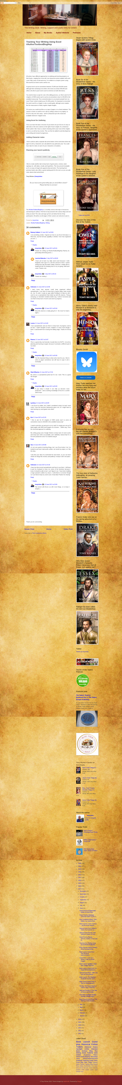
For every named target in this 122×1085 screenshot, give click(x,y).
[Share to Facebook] (51, 220)
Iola (32, 445)
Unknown (34, 287)
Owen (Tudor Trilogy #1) (89, 767)
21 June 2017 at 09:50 (47, 232)
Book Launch (83, 1042)
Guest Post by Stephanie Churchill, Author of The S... (88, 915)
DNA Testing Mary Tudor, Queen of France (90, 849)
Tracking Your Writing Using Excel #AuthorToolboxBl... (87, 943)
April (81, 1007)
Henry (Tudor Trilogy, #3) (89, 800)
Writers (95, 1055)
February (82, 1013)
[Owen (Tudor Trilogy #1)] (79, 770)
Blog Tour (93, 1051)
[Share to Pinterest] (53, 220)
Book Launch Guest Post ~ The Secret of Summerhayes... (87, 953)
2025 (79, 866)
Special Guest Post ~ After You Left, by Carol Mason (88, 973)
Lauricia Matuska (40, 258)
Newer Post (29, 529)
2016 (79, 1019)
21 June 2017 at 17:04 (46, 372)
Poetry (96, 1060)
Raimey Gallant (35, 232)
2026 (79, 863)
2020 (79, 880)
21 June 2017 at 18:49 (42, 403)
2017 (79, 889)
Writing (48, 223)
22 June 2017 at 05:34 (50, 308)
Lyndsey (33, 403)
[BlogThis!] (48, 220)
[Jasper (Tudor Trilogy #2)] (79, 780)
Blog (91, 1064)
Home (29, 33)
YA (81, 1071)
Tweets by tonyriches (82, 651)
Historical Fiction (89, 1044)
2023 (79, 872)
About (37, 33)
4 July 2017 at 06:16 (50, 274)
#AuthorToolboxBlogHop (36, 209)
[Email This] (46, 220)
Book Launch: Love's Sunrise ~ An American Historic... (88, 924)
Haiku (83, 1069)
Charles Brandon (93, 1067)
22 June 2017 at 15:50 (50, 484)
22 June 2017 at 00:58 (39, 445)
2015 (79, 1022)
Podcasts (77, 33)
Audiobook (79, 1060)
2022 (79, 874)
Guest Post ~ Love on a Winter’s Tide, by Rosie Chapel (86, 959)
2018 (79, 886)
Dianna (33, 339)
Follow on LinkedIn (86, 377)
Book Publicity (87, 1053)
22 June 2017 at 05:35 (50, 355)
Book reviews (81, 1051)
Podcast (95, 1064)
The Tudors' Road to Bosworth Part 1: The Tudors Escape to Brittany (86, 697)
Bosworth (86, 1067)
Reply (32, 241)
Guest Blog (79, 1062)
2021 (79, 877)
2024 (79, 869)
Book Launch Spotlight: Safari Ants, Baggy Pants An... (88, 964)
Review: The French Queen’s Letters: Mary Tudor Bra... (88, 986)
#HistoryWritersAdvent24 (90, 1058)
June (81, 908)
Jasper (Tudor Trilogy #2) (89, 778)
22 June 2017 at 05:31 (50, 248)
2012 (79, 1030)
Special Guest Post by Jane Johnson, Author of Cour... (87, 933)
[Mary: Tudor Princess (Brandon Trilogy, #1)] (79, 790)
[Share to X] (50, 220)
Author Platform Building (83, 1064)
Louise (33, 323)
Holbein (87, 1069)
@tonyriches (38, 176)
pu (82, 1071)
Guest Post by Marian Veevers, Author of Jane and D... (88, 938)
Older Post (68, 529)
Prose (77, 1066)
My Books (48, 33)
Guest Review (79, 1067)
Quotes (92, 1069)
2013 (79, 1028)
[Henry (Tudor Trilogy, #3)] (79, 802)
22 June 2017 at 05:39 (50, 386)
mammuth (66, 1081)
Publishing (86, 1060)
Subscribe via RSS (84, 215)
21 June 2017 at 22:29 (39, 417)
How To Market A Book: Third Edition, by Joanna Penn (87, 920)
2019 (79, 883)
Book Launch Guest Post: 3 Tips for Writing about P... (87, 982)
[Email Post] (43, 220)
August (82, 902)
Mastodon (3, 1)
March (82, 1010)
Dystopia (78, 1069)
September (83, 899)
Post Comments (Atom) (39, 533)
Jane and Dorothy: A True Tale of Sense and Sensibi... (88, 991)
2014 (79, 1025)
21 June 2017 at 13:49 (41, 323)
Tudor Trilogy (88, 1062)
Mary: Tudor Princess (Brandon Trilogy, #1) (88, 789)
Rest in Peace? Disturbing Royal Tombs (91, 831)
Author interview (91, 1049)
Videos (81, 1066)
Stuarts (91, 1060)
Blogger (79, 1081)
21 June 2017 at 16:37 (41, 339)
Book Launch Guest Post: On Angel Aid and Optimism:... (88, 969)
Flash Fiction (94, 1066)
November (83, 894)
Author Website (62, 33)
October (82, 897)
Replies (35, 245)
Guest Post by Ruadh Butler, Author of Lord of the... (87, 911)
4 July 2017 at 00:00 (52, 258)
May (81, 1004)
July (81, 905)
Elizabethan (87, 1055)
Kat (32, 417)
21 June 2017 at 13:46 (43, 287)
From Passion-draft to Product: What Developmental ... (88, 948)
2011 (79, 1033)
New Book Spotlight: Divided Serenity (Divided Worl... (87, 995)
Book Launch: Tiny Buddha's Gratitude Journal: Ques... (87, 977)
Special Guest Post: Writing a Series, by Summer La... (88, 929)
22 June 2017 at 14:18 (43, 464)
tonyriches (38, 248)
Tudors (79, 1047)
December (83, 891)
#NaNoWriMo (87, 1066)
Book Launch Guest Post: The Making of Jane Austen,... (88, 1000)
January (82, 1015)
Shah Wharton (35, 372)
